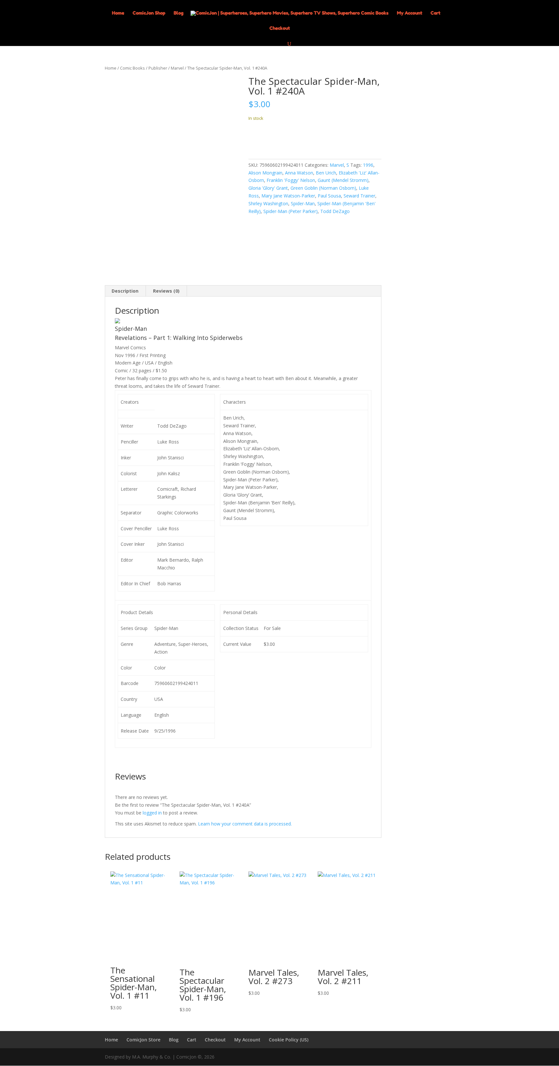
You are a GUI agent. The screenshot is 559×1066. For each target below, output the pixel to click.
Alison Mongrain (265, 173)
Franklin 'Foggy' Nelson (291, 180)
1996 (368, 165)
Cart (435, 13)
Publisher (157, 68)
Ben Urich (326, 173)
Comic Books (132, 68)
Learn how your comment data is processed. (245, 824)
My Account (409, 13)
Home (118, 13)
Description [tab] (125, 291)
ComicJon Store (143, 1040)
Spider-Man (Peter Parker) (290, 211)
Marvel (177, 68)
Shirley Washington (268, 203)
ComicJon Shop (149, 13)
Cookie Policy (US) (288, 1040)
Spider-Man (303, 203)
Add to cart (272, 138)
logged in (152, 813)
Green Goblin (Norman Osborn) (323, 188)
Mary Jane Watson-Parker (288, 196)
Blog (178, 13)
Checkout (279, 28)
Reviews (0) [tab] (166, 291)
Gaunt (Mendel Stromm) (343, 180)
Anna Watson (299, 173)
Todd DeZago (335, 211)
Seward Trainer (359, 196)
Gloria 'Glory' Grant (268, 188)
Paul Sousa (329, 196)
